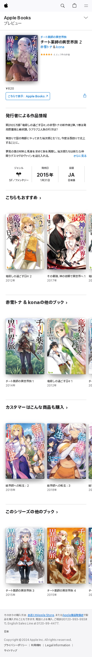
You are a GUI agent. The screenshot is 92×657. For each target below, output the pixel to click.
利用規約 (36, 645)
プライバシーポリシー (15, 645)
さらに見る (79, 156)
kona (60, 47)
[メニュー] (86, 6)
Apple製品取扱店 (73, 615)
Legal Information (57, 645)
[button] (62, 6)
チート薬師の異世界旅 (53, 37)
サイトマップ (10, 650)
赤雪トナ (46, 47)
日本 (6, 631)
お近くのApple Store (41, 615)
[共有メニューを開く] (85, 96)
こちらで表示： (26, 96)
